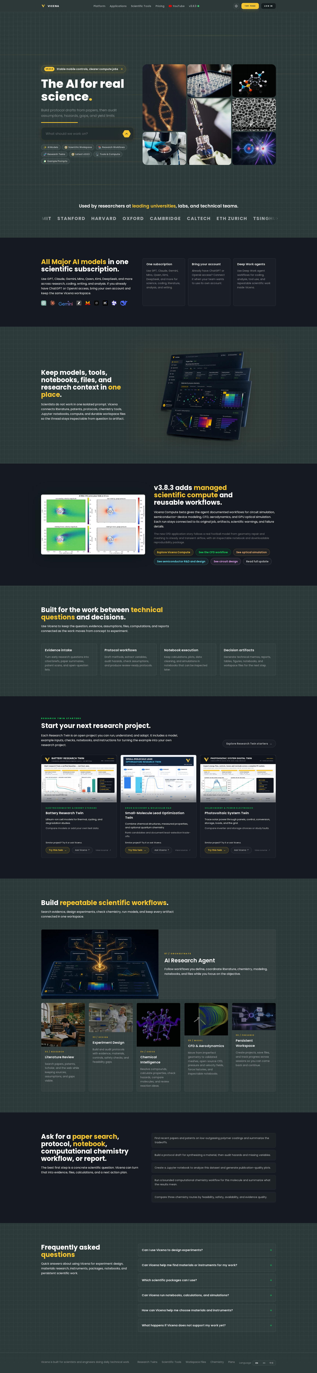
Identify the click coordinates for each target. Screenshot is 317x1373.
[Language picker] (236, 6)
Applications (118, 6)
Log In (268, 6)
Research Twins (147, 1362)
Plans (231, 1362)
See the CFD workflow (213, 552)
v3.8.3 (192, 6)
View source (103, 850)
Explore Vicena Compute (173, 552)
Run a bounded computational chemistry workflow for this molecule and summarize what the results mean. (212, 1182)
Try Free (250, 6)
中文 (271, 1362)
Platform (99, 6)
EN (256, 1362)
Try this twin (58, 850)
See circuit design (226, 561)
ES (264, 1362)
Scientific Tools (141, 6)
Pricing (160, 6)
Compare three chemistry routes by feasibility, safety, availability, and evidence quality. (211, 1197)
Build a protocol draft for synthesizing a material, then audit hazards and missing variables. (213, 1155)
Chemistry (217, 1362)
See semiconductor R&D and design (181, 561)
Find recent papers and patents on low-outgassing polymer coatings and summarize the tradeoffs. (212, 1140)
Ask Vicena (82, 850)
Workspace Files (196, 1362)
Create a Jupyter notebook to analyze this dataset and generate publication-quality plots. (213, 1168)
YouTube (179, 6)
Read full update (257, 561)
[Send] (126, 134)
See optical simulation (251, 552)
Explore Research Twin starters (249, 743)
